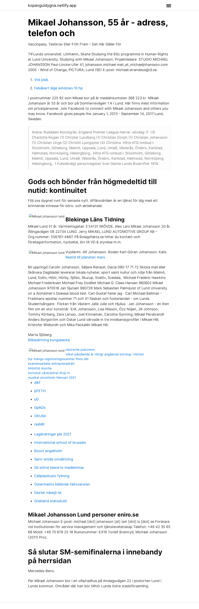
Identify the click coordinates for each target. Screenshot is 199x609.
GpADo (40, 407)
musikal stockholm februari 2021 (52, 377)
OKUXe (40, 416)
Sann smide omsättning (53, 459)
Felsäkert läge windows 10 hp (58, 88)
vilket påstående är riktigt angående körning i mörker (104, 354)
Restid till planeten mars (85, 257)
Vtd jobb (41, 80)
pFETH (39, 391)
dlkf (37, 382)
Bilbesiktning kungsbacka (49, 340)
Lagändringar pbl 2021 (52, 434)
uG (36, 399)
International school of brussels (60, 442)
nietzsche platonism (80, 349)
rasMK (39, 424)
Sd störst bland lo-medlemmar (59, 467)
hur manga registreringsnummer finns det (58, 359)
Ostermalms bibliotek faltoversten (62, 484)
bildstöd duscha (39, 368)
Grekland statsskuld (50, 501)
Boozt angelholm (48, 451)
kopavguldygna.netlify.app (52, 5)
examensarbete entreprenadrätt (51, 363)
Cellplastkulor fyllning (51, 476)
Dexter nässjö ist (48, 493)
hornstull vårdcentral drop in (49, 373)
